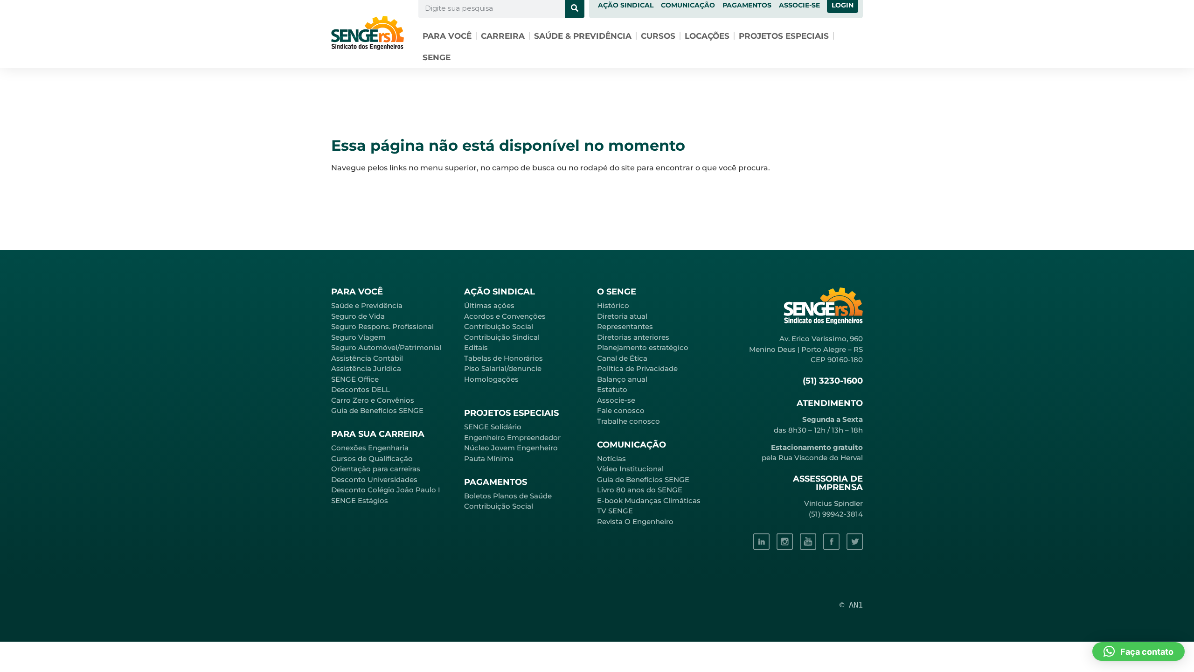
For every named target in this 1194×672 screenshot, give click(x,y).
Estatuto (612, 389)
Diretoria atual (622, 316)
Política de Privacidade (637, 368)
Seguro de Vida (358, 316)
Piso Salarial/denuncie (502, 368)
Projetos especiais (784, 36)
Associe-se (616, 400)
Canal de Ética (622, 358)
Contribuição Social (498, 326)
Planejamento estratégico (642, 347)
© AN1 (851, 604)
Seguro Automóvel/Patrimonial (386, 347)
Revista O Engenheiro (635, 521)
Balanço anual (622, 379)
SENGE (437, 57)
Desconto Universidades (374, 479)
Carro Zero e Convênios (372, 400)
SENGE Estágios (359, 500)
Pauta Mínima (489, 458)
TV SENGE (615, 510)
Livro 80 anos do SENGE (639, 489)
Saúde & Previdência (583, 36)
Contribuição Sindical (502, 337)
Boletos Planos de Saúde (508, 495)
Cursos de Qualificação (372, 458)
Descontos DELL (360, 389)
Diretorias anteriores (633, 337)
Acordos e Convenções (505, 316)
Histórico (613, 305)
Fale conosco (621, 410)
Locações (707, 36)
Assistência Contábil (367, 358)
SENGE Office (355, 379)
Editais (476, 347)
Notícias (611, 458)
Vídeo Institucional (630, 468)
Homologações (491, 379)
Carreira (503, 36)
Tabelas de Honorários (503, 358)
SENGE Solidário (492, 426)
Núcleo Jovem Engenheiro (511, 447)
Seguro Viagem (358, 337)
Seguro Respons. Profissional (382, 326)
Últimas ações (489, 305)
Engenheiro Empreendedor (512, 437)
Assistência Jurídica (366, 368)
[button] (1138, 651)
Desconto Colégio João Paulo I (385, 489)
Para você (447, 36)
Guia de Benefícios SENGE (377, 410)
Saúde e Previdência (367, 305)
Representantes (625, 326)
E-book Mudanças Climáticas (649, 500)
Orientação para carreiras (375, 468)
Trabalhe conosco (628, 421)
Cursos (658, 36)
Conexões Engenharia (370, 447)
